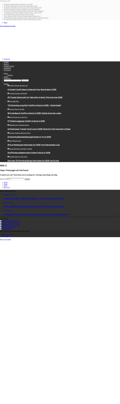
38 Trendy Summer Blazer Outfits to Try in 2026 (18, 4)
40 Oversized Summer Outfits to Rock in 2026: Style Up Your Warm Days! (26, 18)
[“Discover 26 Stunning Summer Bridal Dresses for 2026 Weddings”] (7, 227)
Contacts (6, 236)
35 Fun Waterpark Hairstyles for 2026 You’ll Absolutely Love (34, 145)
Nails (6, 64)
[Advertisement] (60, 41)
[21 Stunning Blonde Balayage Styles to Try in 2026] (19, 133)
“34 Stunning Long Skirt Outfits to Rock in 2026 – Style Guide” (23, 12)
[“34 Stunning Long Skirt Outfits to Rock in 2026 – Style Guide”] (13, 101)
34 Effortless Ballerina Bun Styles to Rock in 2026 (29, 153)
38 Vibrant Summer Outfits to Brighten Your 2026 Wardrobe (22, 9)
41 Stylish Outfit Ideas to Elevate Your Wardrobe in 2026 (21, 6)
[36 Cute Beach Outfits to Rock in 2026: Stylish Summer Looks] (16, 109)
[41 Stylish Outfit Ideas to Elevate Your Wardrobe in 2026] (18, 85)
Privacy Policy (8, 234)
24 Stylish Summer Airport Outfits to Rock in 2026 (19, 14)
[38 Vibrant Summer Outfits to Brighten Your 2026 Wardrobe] (9, 226)
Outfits (7, 70)
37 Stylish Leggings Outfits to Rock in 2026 (26, 121)
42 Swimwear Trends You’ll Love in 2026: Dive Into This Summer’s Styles (39, 129)
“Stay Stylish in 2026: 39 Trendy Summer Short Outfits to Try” (22, 16)
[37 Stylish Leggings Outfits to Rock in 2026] (17, 117)
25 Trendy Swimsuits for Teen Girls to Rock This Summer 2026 (23, 7)
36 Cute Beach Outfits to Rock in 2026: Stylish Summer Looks (22, 19)
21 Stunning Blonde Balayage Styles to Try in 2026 (29, 137)
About (6, 184)
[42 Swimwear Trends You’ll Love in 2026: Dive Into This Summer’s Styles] (18, 125)
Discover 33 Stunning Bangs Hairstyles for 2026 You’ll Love (33, 160)
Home (6, 62)
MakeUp (7, 68)
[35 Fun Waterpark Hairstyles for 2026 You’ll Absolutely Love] (14, 141)
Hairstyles (9, 66)
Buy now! (7, 187)
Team (5, 186)
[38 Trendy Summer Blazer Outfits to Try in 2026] (9, 221)
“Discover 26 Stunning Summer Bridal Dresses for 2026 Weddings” (24, 11)
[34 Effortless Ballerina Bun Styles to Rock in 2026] (20, 149)
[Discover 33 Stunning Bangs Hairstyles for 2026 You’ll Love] (17, 157)
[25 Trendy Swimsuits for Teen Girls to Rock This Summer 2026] (17, 93)
